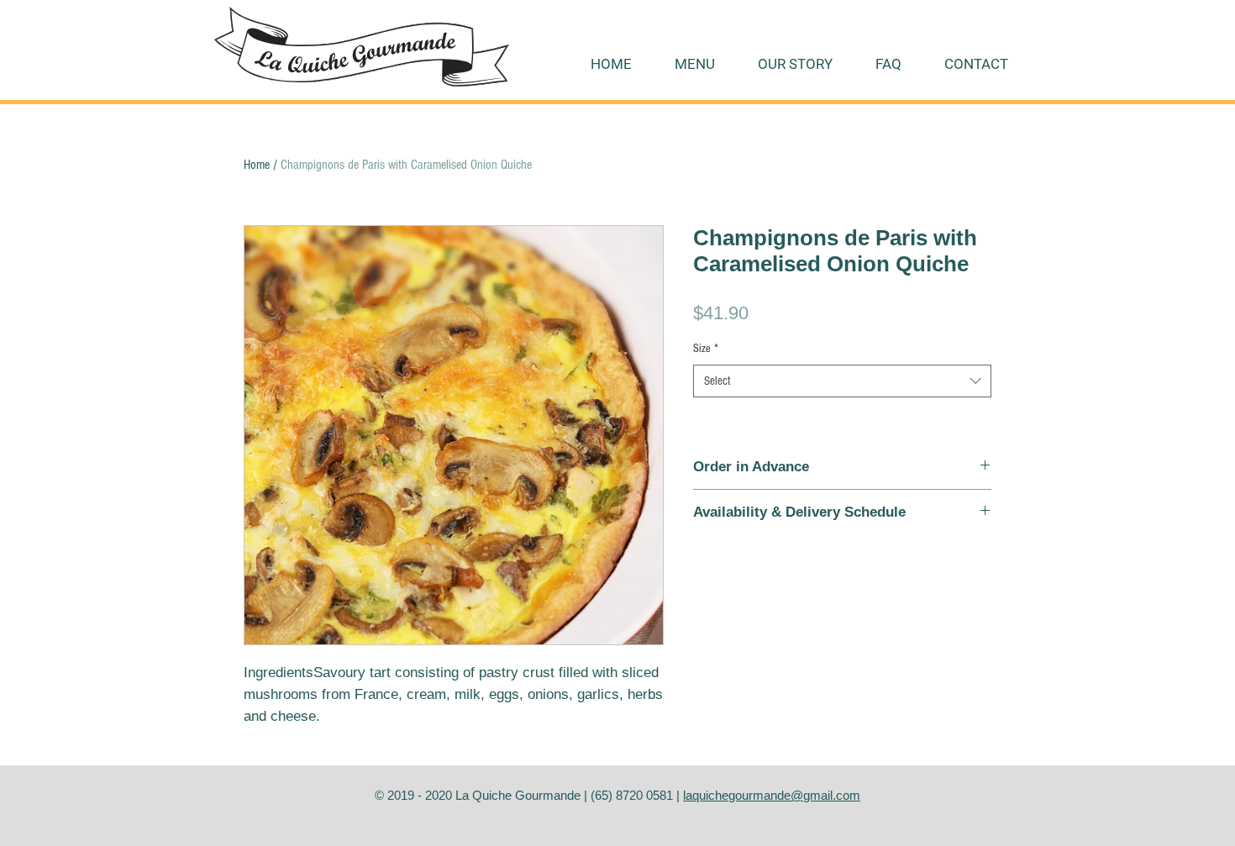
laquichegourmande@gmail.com (771, 795)
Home (257, 164)
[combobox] (842, 381)
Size (705, 348)
